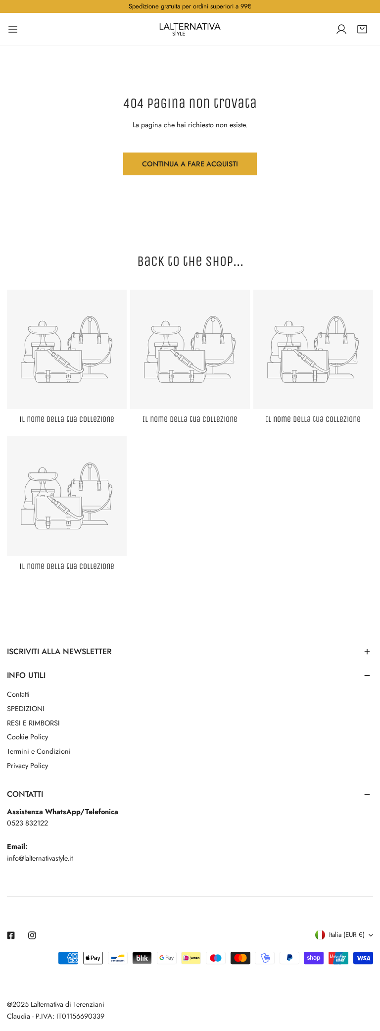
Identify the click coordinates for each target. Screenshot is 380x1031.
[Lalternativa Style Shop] (190, 29)
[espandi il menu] (13, 29)
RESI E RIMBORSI (33, 723)
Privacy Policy (27, 766)
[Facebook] (11, 935)
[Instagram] (32, 935)
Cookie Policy (27, 737)
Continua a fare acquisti (190, 164)
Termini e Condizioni (39, 751)
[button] (362, 29)
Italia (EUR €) (347, 934)
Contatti (18, 694)
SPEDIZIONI (26, 709)
